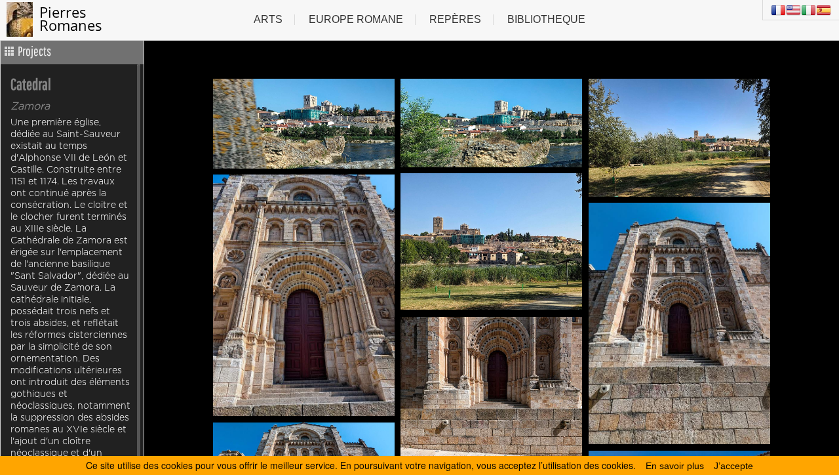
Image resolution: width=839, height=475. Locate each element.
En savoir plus (675, 466)
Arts (268, 19)
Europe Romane (356, 19)
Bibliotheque (546, 19)
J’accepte (733, 466)
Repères (455, 19)
